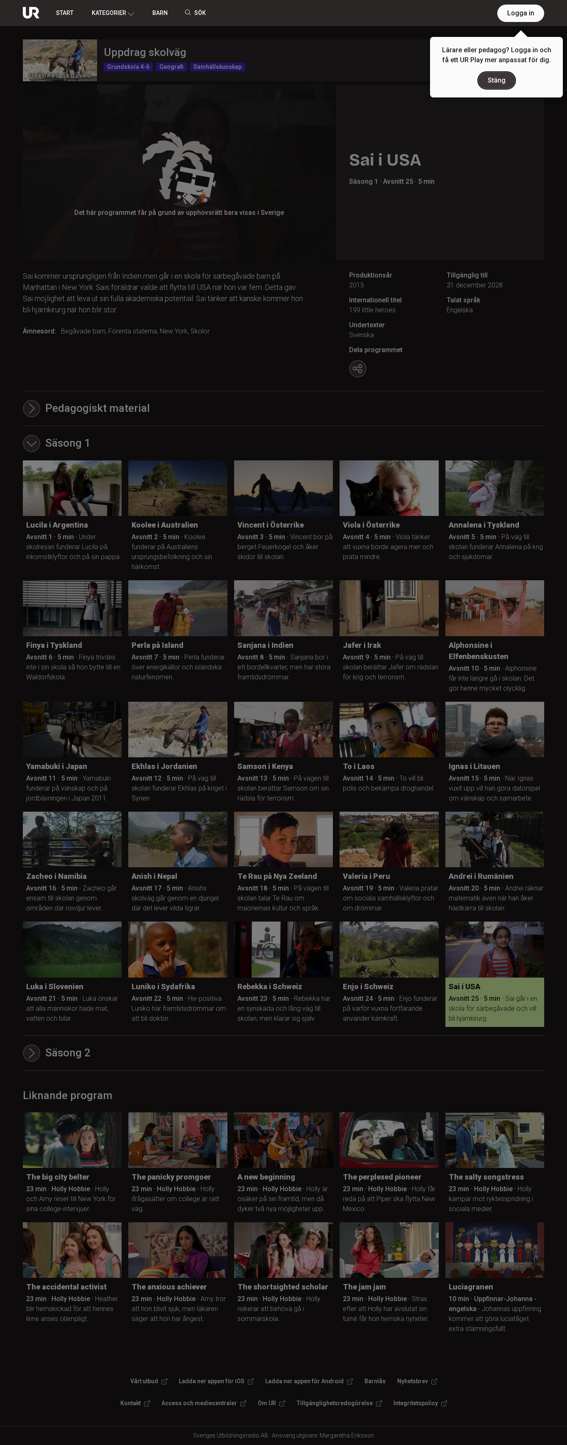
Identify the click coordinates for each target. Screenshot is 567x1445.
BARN (160, 13)
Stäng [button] (497, 80)
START (64, 13)
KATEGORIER (109, 13)
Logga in (520, 13)
